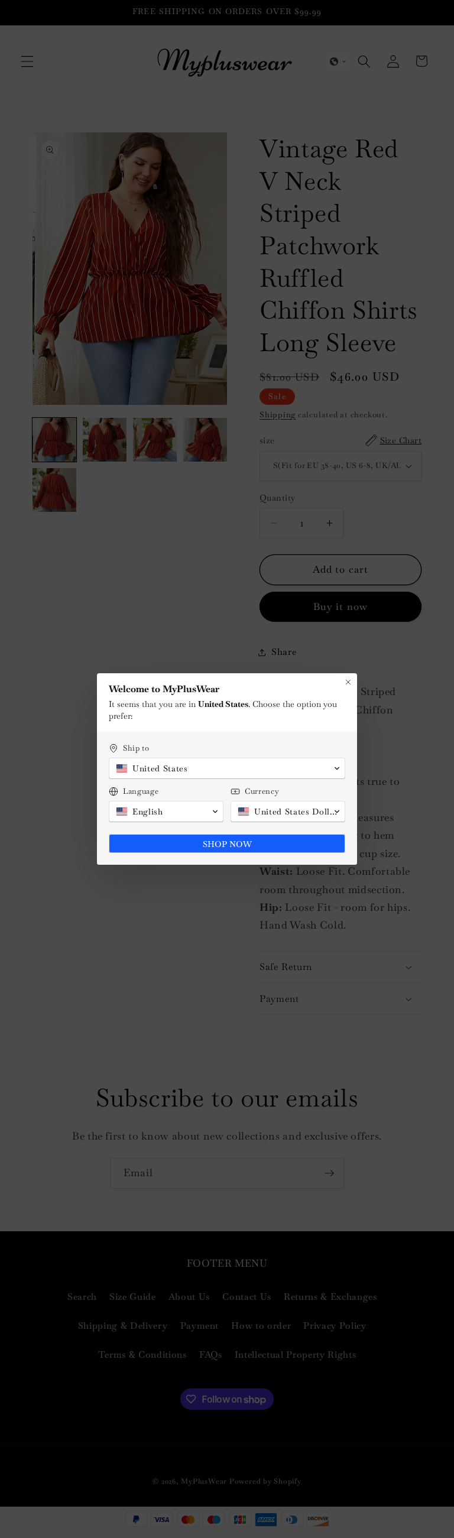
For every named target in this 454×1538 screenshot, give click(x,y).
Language (140, 791)
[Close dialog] (348, 682)
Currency (262, 791)
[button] (227, 768)
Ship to (136, 748)
